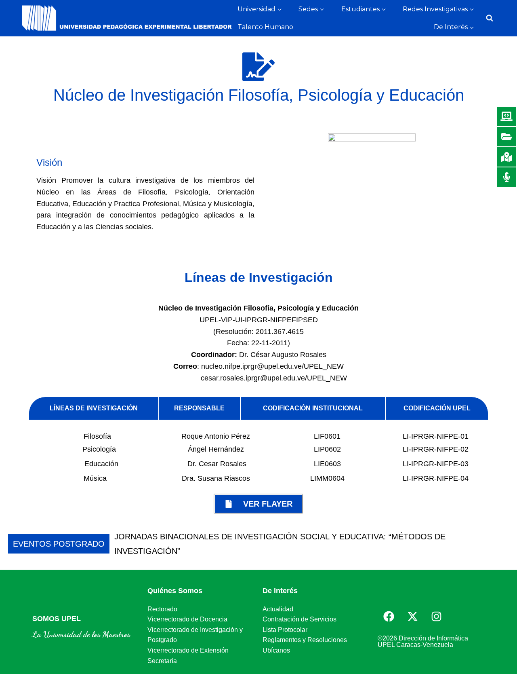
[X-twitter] (412, 616)
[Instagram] (436, 616)
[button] (503, 544)
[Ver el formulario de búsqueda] (489, 18)
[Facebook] (388, 616)
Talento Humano (265, 27)
